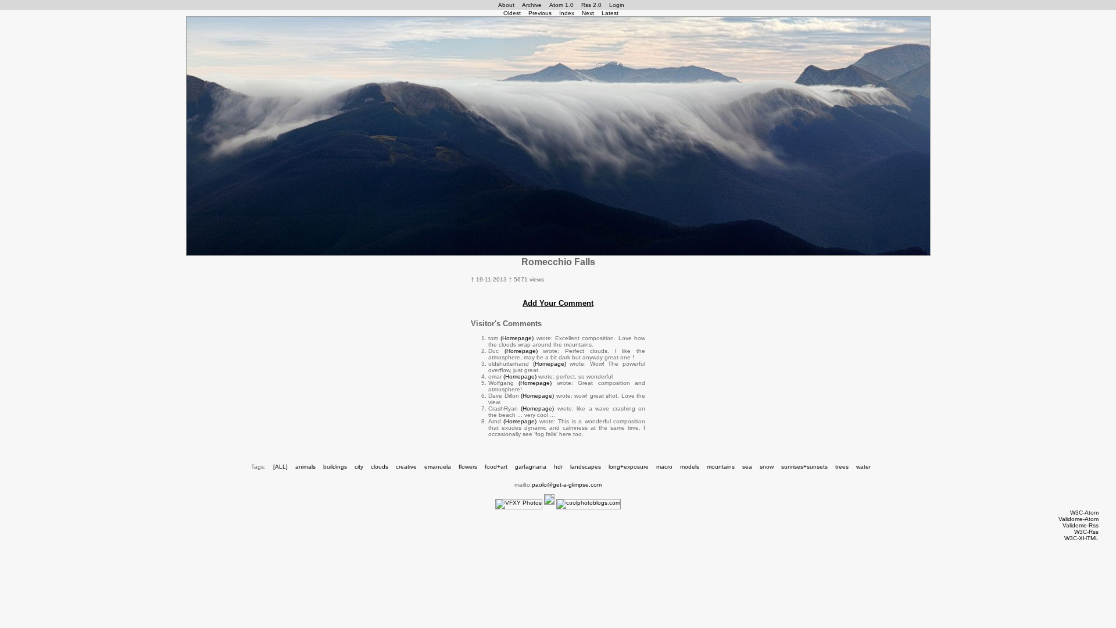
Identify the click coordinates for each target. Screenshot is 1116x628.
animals (305, 466)
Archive (532, 5)
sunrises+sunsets (804, 466)
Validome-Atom (1078, 519)
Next (588, 13)
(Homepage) (517, 338)
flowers (468, 466)
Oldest (512, 13)
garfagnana (530, 466)
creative (406, 466)
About (506, 5)
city (359, 466)
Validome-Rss (1081, 525)
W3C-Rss (1086, 532)
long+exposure (629, 466)
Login (616, 5)
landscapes (585, 466)
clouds (379, 466)
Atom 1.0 (561, 5)
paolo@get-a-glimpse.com (567, 484)
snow (767, 466)
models (689, 466)
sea (747, 466)
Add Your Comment (558, 303)
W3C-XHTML (1081, 538)
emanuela (437, 466)
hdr (558, 466)
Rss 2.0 (591, 5)
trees (842, 466)
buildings (335, 466)
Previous (540, 13)
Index (566, 13)
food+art (496, 466)
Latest (610, 13)
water (863, 466)
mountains (721, 466)
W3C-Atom (1084, 512)
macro (664, 466)
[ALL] (280, 466)
